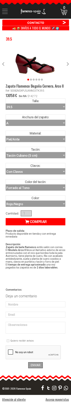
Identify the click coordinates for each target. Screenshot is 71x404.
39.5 (9, 39)
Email (11, 314)
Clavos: (35, 166)
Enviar (35, 365)
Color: (35, 198)
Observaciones (17, 325)
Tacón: (35, 149)
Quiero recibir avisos (22, 340)
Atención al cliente (14, 399)
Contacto (46, 22)
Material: (35, 133)
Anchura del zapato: (35, 117)
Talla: (35, 101)
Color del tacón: (35, 182)
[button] (35, 221)
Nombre (13, 304)
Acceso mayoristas (57, 399)
